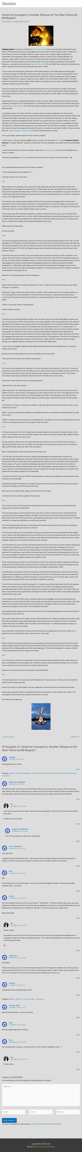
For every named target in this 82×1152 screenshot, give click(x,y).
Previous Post (8, 737)
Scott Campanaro (15, 846)
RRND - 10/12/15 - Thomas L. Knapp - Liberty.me (26, 999)
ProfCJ (58, 140)
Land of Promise (50, 150)
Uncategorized (18, 21)
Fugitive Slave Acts (38, 64)
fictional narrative (38, 49)
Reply (78, 769)
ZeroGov (9, 3)
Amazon (24, 157)
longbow (12, 757)
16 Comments (7, 21)
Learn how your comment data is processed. (46, 1124)
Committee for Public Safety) (12, 106)
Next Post (75, 737)
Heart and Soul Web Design (45, 1147)
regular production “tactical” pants (20, 131)
